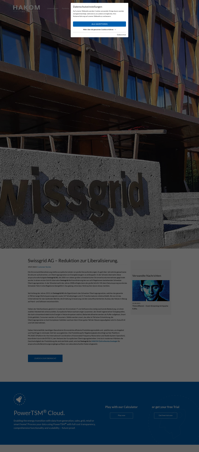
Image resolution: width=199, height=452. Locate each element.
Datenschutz (121, 35)
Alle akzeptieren (99, 24)
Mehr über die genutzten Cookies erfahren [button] (98, 29)
